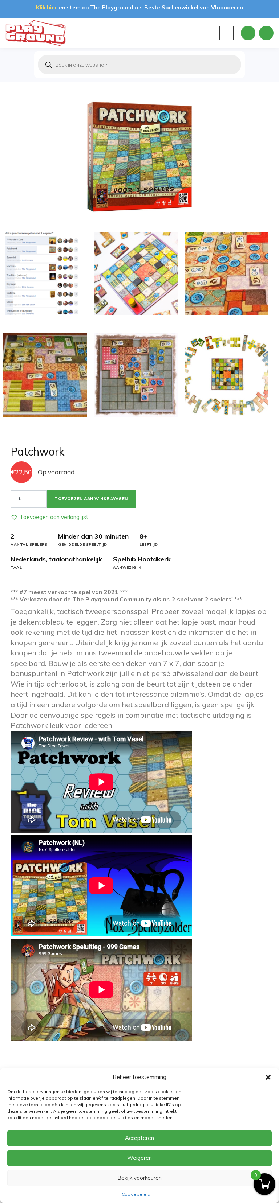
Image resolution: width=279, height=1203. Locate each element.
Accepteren (139, 1137)
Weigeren (139, 1157)
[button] (268, 1077)
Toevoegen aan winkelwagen (91, 498)
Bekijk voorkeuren (139, 1177)
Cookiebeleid (136, 1194)
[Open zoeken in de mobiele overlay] (139, 64)
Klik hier (46, 7)
